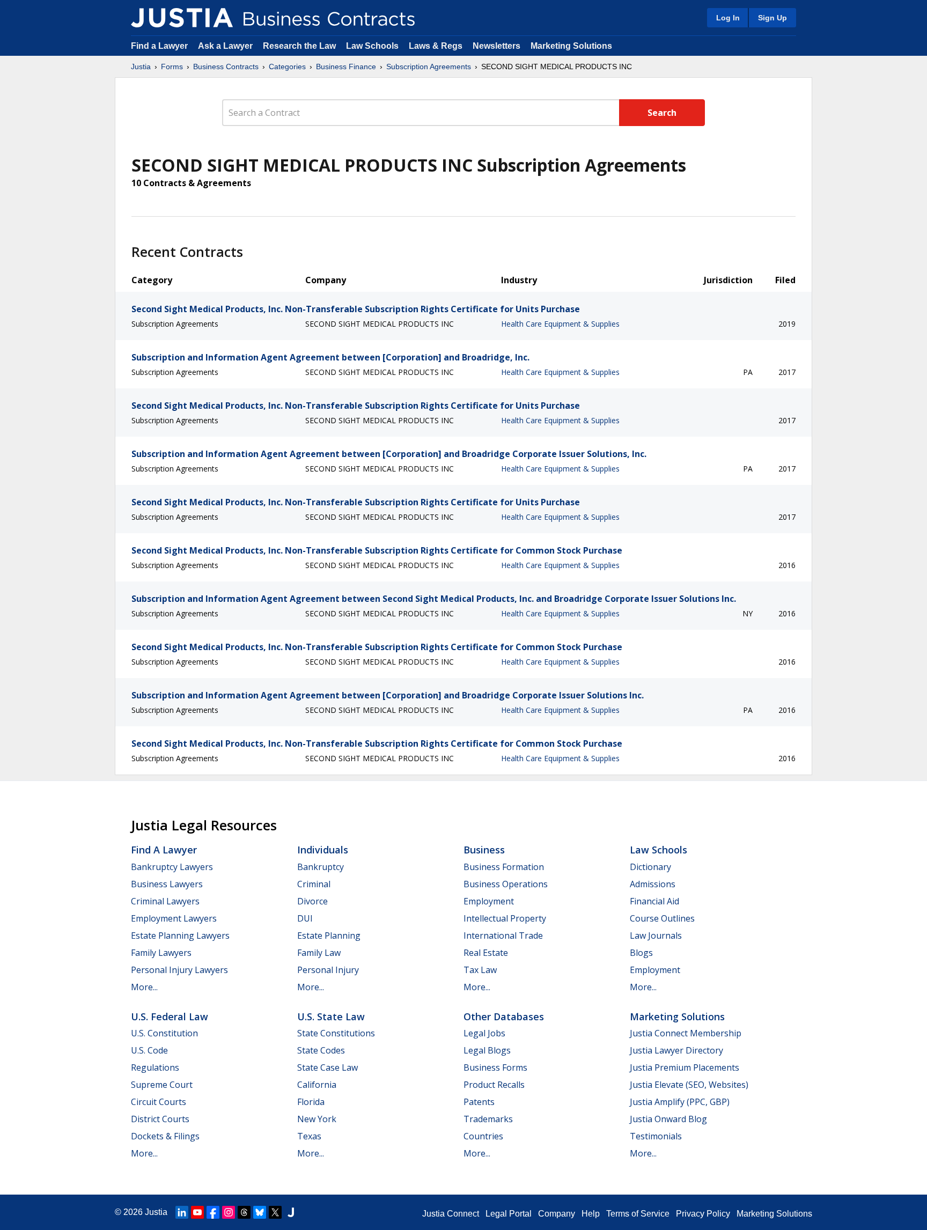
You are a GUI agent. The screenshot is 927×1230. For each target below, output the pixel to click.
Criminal (313, 884)
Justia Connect (450, 1213)
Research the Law (299, 45)
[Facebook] (213, 1212)
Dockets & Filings (165, 1136)
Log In (728, 17)
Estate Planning (328, 935)
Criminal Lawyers (165, 901)
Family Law (319, 953)
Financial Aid (654, 901)
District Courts (160, 1119)
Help (591, 1213)
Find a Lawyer (159, 45)
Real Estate (486, 953)
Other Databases (504, 1016)
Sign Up (772, 17)
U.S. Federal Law (169, 1016)
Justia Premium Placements (684, 1067)
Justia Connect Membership (685, 1033)
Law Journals (656, 935)
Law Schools (372, 45)
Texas (309, 1136)
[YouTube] (197, 1212)
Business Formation (504, 867)
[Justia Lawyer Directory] (290, 1212)
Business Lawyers (167, 884)
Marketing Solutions (571, 45)
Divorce (312, 901)
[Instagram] (228, 1212)
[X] (275, 1212)
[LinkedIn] (181, 1212)
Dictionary (650, 867)
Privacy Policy (703, 1213)
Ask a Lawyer (226, 45)
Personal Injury (328, 970)
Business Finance (346, 66)
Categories (287, 66)
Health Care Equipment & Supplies (560, 324)
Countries (483, 1136)
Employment (489, 901)
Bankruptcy (320, 867)
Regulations (155, 1067)
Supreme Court (162, 1085)
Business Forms (495, 1067)
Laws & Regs (435, 45)
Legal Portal (508, 1213)
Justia (141, 66)
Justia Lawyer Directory (676, 1050)
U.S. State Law (331, 1016)
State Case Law (327, 1067)
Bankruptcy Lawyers (172, 867)
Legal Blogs (487, 1050)
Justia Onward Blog (668, 1119)
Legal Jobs (484, 1033)
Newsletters (496, 45)
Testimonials (656, 1136)
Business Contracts (226, 66)
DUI (305, 918)
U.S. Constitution (164, 1033)
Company (556, 1213)
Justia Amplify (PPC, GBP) (680, 1102)
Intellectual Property (505, 918)
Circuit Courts (158, 1102)
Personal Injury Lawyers (179, 970)
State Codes (321, 1050)
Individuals (322, 849)
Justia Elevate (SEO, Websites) (689, 1085)
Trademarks (488, 1119)
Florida (311, 1102)
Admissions (652, 884)
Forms (172, 66)
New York (316, 1119)
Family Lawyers (161, 953)
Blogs (641, 953)
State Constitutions (336, 1033)
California (316, 1085)
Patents (479, 1102)
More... (144, 987)
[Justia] (182, 17)
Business (484, 849)
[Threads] (244, 1212)
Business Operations (506, 884)
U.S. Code (149, 1050)
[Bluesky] (259, 1212)
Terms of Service (638, 1213)
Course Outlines (662, 918)
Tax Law (480, 970)
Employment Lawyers (174, 918)
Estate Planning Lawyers (180, 935)
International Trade (503, 935)
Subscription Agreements (428, 66)
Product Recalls (494, 1085)
